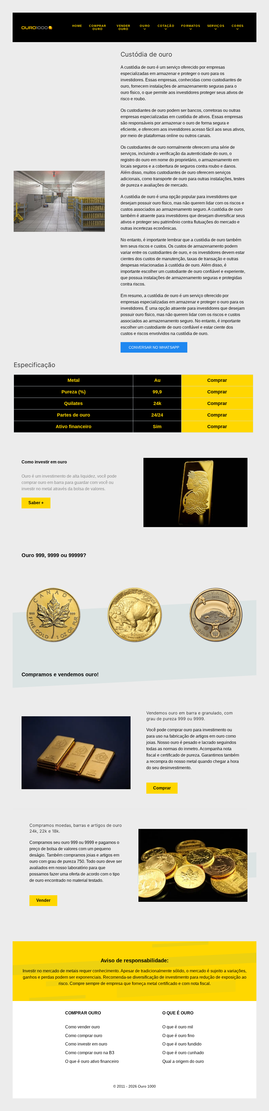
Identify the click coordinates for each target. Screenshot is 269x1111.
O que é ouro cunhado (183, 1052)
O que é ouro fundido (181, 1044)
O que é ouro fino (178, 1035)
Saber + (36, 503)
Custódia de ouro (146, 54)
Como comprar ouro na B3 (89, 1052)
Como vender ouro (82, 1027)
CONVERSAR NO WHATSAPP (154, 347)
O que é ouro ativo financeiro (92, 1061)
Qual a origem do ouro (183, 1061)
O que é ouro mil (177, 1027)
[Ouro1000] (37, 27)
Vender (43, 900)
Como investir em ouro (86, 1044)
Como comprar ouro (83, 1035)
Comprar (217, 380)
